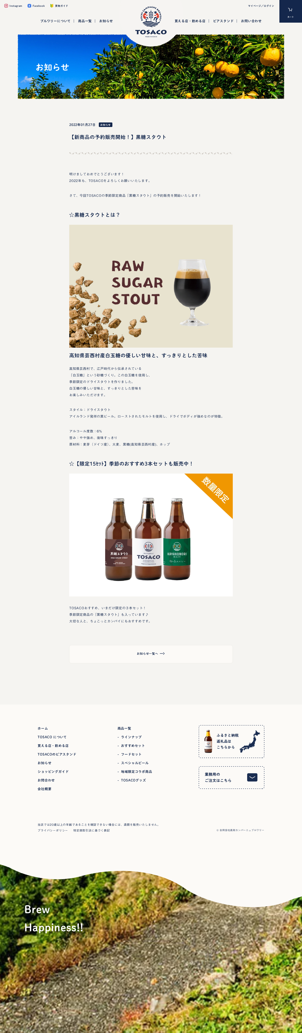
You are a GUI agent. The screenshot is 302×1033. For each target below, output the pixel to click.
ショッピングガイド (53, 771)
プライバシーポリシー (53, 830)
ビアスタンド (223, 21)
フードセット (131, 754)
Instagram (15, 6)
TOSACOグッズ (133, 780)
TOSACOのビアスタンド (57, 754)
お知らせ (106, 21)
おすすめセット (133, 745)
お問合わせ (46, 780)
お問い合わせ (251, 21)
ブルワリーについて (55, 21)
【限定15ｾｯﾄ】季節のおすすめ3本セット (121, 463)
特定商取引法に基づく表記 (91, 830)
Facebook (39, 6)
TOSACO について (52, 737)
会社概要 (44, 789)
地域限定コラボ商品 (136, 771)
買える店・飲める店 (190, 21)
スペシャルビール (135, 763)
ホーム (43, 728)
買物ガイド (61, 6)
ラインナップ (131, 737)
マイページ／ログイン (261, 6)
